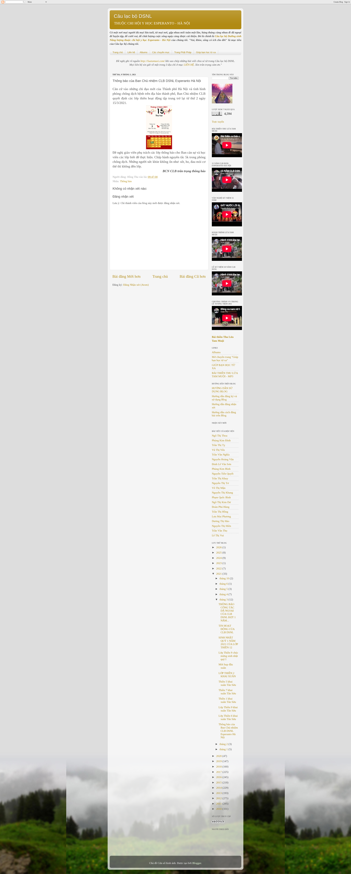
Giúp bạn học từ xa (206, 52)
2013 (219, 793)
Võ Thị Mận (218, 487)
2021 (219, 573)
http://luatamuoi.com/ (153, 60)
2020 (219, 755)
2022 (219, 568)
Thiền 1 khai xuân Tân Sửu (227, 700)
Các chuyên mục (160, 52)
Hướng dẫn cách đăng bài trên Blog (224, 414)
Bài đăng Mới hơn (126, 276)
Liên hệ (131, 52)
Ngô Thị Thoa (219, 435)
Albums (143, 52)
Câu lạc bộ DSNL (133, 16)
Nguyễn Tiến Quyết (222, 473)
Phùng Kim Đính (221, 440)
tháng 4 (224, 594)
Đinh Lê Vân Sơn (221, 464)
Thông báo (126, 181)
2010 (219, 808)
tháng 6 (224, 583)
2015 (219, 782)
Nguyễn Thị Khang (222, 492)
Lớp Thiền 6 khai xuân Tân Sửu (228, 717)
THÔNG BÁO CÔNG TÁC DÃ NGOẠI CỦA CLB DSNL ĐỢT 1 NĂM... (227, 612)
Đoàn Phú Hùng (220, 506)
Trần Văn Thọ (219, 530)
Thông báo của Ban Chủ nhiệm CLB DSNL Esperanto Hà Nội (228, 731)
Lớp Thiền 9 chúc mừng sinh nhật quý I (228, 656)
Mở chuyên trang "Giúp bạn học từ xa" (225, 358)
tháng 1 (224, 749)
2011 (219, 803)
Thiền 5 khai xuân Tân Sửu (227, 683)
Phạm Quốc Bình (221, 497)
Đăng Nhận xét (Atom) (136, 284)
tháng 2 (224, 744)
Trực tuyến (218, 121)
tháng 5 (224, 588)
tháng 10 (225, 578)
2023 (219, 563)
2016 (219, 777)
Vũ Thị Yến (218, 449)
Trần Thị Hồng (220, 511)
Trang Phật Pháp (182, 52)
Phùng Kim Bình (221, 468)
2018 (219, 766)
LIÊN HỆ (189, 64)
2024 (219, 557)
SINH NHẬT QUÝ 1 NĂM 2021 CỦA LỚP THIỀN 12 (228, 642)
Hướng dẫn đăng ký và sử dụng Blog (224, 398)
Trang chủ (118, 52)
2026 (219, 547)
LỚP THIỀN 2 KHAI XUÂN (227, 675)
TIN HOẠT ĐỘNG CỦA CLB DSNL (226, 629)
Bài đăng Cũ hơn (193, 276)
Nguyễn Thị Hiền (221, 525)
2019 (219, 761)
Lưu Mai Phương (221, 516)
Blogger (196, 863)
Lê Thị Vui (218, 535)
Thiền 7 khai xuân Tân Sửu (227, 692)
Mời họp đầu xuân (226, 666)
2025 (219, 552)
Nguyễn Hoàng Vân (223, 459)
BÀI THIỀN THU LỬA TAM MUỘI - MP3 (225, 374)
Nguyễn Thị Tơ (220, 483)
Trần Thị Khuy (220, 478)
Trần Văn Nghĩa (221, 454)
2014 (219, 787)
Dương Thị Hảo (220, 521)
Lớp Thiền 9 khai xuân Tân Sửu (228, 709)
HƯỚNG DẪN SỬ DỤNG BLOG (222, 390)
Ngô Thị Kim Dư (221, 502)
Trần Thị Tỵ (218, 445)
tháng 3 (224, 599)
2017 (219, 771)
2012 (219, 798)
